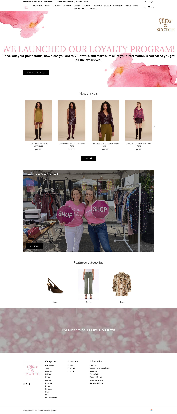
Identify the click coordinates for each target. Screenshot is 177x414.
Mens (135, 6)
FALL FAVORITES (80, 9)
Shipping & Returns (96, 380)
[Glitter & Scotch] (25, 7)
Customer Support (96, 383)
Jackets (47, 386)
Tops (122, 302)
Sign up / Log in (149, 2)
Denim (88, 302)
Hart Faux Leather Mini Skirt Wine (139, 144)
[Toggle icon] (144, 7)
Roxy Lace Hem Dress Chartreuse (38, 144)
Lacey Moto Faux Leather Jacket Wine (105, 144)
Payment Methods (96, 377)
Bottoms (48, 374)
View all (88, 158)
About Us (93, 365)
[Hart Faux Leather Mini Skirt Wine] (138, 120)
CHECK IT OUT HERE (36, 72)
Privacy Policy (94, 374)
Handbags (48, 389)
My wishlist (71, 371)
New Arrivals (38, 6)
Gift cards (92, 9)
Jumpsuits (48, 383)
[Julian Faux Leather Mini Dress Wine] (71, 120)
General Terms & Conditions (99, 368)
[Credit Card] (151, 410)
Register (70, 365)
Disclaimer (93, 371)
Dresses (48, 380)
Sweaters (48, 371)
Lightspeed (54, 410)
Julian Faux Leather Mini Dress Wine (72, 144)
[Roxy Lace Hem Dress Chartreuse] (38, 120)
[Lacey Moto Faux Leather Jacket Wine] (105, 120)
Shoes (55, 302)
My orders (71, 368)
